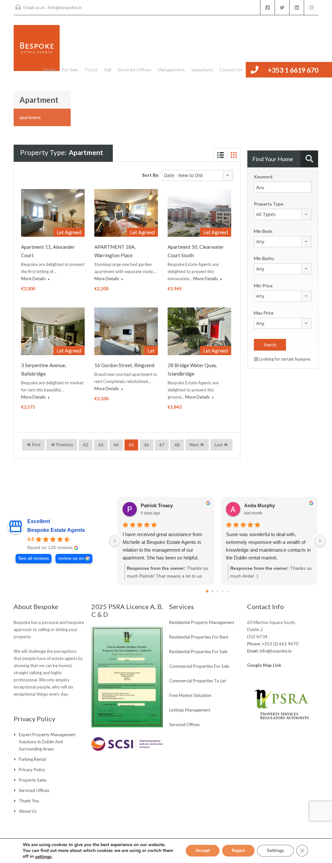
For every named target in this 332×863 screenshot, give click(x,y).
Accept (203, 851)
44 (116, 445)
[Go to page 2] (217, 591)
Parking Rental (32, 759)
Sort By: (150, 175)
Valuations (202, 69)
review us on (71, 558)
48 (177, 445)
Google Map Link (264, 665)
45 (131, 445)
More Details (34, 278)
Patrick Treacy (157, 505)
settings (43, 857)
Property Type (268, 204)
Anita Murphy (259, 505)
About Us (28, 811)
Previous (64, 444)
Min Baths (264, 258)
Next (194, 444)
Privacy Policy (32, 769)
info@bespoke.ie (65, 7)
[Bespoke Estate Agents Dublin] (37, 51)
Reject (238, 851)
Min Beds (263, 231)
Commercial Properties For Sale (199, 666)
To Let (91, 69)
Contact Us (231, 69)
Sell (107, 69)
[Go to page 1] (212, 591)
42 (85, 445)
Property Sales (33, 780)
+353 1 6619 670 (293, 70)
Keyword (263, 176)
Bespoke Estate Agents (56, 530)
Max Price (264, 313)
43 (100, 445)
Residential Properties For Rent (198, 637)
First (36, 444)
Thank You (29, 800)
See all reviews (33, 558)
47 (161, 445)
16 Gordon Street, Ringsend (124, 365)
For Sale (70, 69)
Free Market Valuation (190, 695)
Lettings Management (189, 710)
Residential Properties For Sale (198, 651)
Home (49, 69)
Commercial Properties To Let (197, 680)
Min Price (263, 285)
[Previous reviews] (114, 540)
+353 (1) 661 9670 (280, 643)
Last (218, 444)
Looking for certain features (284, 359)
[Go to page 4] (227, 591)
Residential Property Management (201, 622)
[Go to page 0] (207, 591)
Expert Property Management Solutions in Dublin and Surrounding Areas (47, 741)
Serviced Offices (134, 69)
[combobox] (197, 175)
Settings (275, 851)
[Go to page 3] (222, 591)
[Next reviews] (320, 540)
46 (146, 445)
